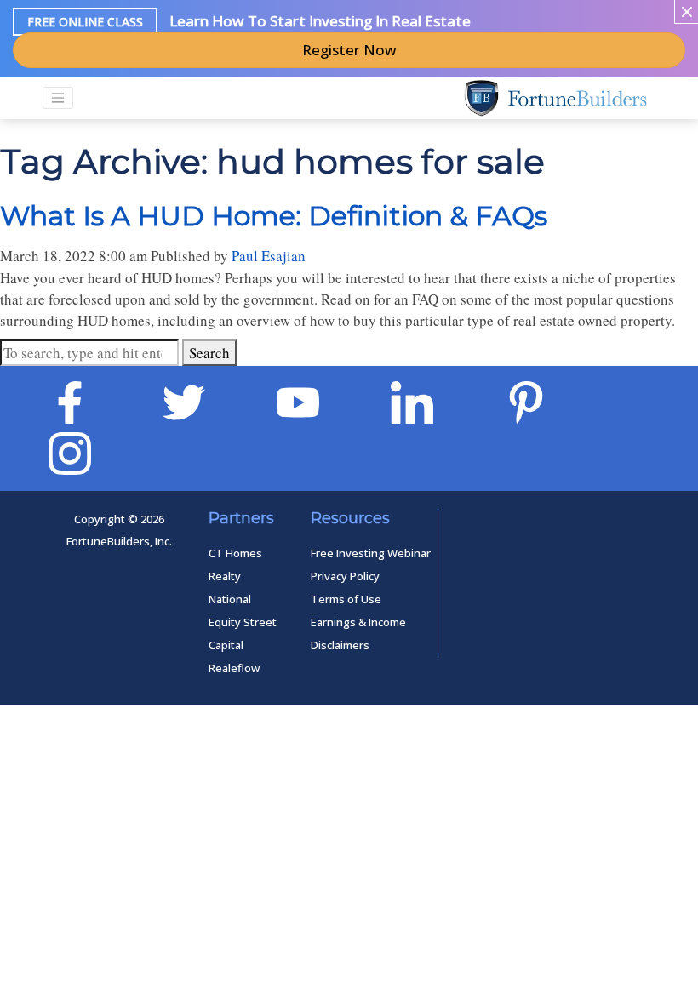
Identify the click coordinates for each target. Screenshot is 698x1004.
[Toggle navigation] (58, 98)
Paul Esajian (269, 255)
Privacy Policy (345, 576)
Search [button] (209, 352)
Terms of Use (346, 599)
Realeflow (234, 668)
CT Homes (235, 553)
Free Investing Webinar (371, 553)
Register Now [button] (349, 50)
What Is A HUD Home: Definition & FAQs (273, 215)
